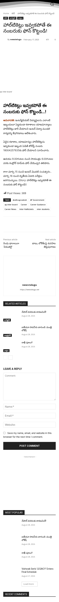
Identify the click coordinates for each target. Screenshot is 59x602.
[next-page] (11, 357)
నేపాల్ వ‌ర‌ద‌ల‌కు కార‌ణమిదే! (34, 312)
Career (24, 204)
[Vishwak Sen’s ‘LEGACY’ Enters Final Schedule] (11, 572)
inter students (43, 209)
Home (6, 13)
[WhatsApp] (39, 48)
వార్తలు (20, 18)
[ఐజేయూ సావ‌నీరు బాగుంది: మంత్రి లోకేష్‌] (11, 331)
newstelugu (15, 39)
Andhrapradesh (20, 200)
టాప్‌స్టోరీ (12, 18)
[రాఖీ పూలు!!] (11, 346)
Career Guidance (38, 204)
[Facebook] (17, 48)
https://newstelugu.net (29, 289)
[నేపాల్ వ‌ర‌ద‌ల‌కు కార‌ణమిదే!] (11, 315)
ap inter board (11, 204)
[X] (24, 48)
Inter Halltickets (27, 209)
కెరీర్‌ (13, 13)
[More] (47, 48)
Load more (28, 584)
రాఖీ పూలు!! (27, 342)
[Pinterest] (32, 48)
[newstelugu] (5, 39)
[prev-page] (5, 357)
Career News (10, 209)
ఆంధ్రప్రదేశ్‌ (7, 335)
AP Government (37, 200)
